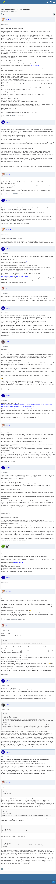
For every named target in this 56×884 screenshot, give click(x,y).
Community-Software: (28, 882)
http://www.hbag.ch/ (18, 562)
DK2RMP (4, 11)
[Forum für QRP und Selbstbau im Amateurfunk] (2, 1)
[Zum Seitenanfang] (53, 882)
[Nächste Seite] (7, 14)
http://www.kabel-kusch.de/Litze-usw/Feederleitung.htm (15, 261)
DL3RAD (15, 389)
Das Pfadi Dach (34, 65)
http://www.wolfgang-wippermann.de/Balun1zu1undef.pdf (15, 276)
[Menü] (54, 1)
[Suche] (46, 1)
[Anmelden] (50, 2)
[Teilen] (54, 14)
